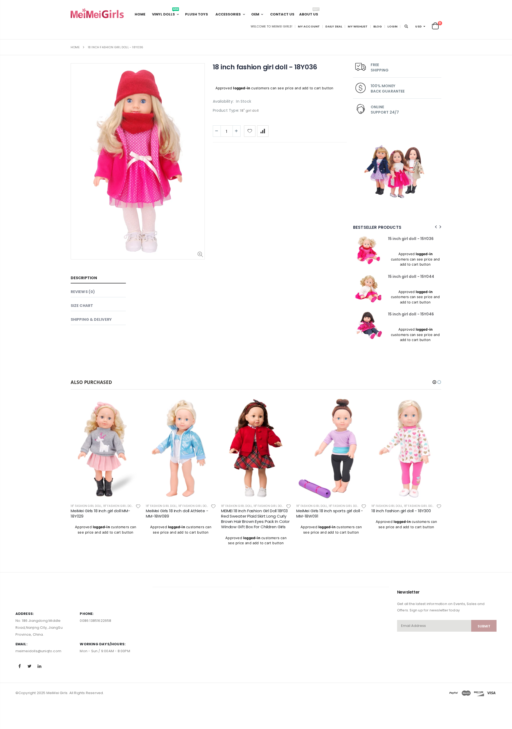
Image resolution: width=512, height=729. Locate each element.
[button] (434, 382)
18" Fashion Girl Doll (118, 506)
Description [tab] (84, 278)
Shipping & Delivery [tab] (91, 319)
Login (392, 26)
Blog (377, 26)
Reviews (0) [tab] (83, 291)
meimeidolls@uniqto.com (38, 651)
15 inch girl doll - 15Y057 (421, 276)
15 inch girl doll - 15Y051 (420, 238)
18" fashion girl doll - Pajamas (384, 506)
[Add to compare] (263, 131)
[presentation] (435, 227)
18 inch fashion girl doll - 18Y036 (265, 67)
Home (75, 47)
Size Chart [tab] (82, 305)
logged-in (241, 88)
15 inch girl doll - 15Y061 (420, 314)
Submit (484, 626)
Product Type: (226, 110)
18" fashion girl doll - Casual (82, 506)
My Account (309, 26)
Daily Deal (333, 26)
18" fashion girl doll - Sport (156, 506)
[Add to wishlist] (249, 131)
